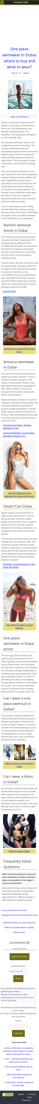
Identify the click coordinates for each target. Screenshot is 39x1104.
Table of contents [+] (19, 117)
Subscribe (18, 1033)
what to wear (19, 932)
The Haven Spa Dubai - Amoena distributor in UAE (17, 426)
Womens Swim (21, 2)
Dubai (26, 73)
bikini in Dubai (27, 927)
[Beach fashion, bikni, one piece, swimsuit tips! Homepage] (2, 2)
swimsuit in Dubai (12, 927)
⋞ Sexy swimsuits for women (14, 910)
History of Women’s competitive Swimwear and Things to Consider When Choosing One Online (18, 1051)
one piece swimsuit (26, 922)
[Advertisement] (19, 25)
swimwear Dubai (10, 922)
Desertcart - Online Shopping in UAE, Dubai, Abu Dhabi (19, 565)
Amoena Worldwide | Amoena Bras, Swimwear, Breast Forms (19, 434)
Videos (21, 1094)
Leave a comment (19, 956)
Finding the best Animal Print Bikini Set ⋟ (20, 915)
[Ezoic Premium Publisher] (8, 1095)
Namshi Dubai (9, 291)
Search (18, 978)
